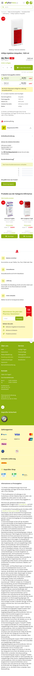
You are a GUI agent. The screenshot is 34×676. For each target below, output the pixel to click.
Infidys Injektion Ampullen (18, 13)
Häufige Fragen (22, 349)
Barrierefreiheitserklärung (8, 365)
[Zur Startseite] (11, 2)
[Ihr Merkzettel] (23, 2)
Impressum (4, 362)
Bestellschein (21, 359)
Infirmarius (6, 13)
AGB (2, 349)
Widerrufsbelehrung (6, 354)
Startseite (3, 12)
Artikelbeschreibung (7, 136)
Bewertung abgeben (8, 184)
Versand (31, 72)
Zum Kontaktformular (7, 377)
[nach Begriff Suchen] (2, 7)
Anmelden (19, 318)
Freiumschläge (22, 352)
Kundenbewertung (7, 159)
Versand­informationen (24, 357)
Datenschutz (4, 352)
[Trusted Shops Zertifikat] (4, 419)
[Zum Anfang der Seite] (31, 341)
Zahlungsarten (22, 354)
